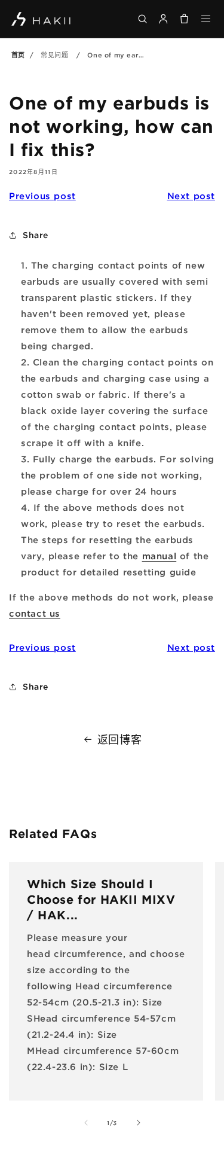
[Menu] (206, 19)
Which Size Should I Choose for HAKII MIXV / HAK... (101, 899)
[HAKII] (41, 19)
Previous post (42, 195)
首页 (18, 55)
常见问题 (54, 55)
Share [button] (35, 234)
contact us (34, 613)
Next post (191, 195)
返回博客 (119, 739)
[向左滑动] (86, 1123)
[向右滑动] (138, 1123)
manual (159, 555)
